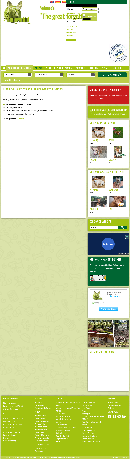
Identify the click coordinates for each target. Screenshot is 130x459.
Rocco (111, 140)
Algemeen (38, 403)
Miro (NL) (94, 140)
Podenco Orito (40, 424)
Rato (111, 209)
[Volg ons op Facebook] (114, 418)
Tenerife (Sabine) (88, 439)
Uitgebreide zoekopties (11, 80)
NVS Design (123, 457)
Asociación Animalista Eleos (66, 428)
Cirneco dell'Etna (41, 448)
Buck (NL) (113, 190)
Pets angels (86, 414)
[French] (54, 1)
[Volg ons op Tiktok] (109, 418)
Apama (58, 422)
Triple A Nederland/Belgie (91, 441)
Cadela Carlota (61, 433)
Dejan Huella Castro (63, 436)
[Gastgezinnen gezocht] (108, 115)
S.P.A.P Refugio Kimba (89, 430)
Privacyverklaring (9, 435)
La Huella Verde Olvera (90, 403)
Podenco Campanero (42, 421)
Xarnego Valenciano (42, 441)
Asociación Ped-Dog (63, 430)
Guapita (112, 160)
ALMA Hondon (61, 414)
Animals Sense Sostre (63, 419)
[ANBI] (118, 62)
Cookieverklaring (9, 441)
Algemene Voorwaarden (12, 432)
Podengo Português (42, 438)
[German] (58, 1)
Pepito (84, 411)
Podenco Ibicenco (41, 430)
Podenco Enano (40, 432)
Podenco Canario (41, 427)
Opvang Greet (87, 405)
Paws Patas (86, 408)
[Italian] (61, 1)
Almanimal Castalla (63, 416)
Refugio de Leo (87, 428)
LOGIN (72, 2)
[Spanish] (64, 1)
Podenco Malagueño (42, 435)
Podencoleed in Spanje (43, 408)
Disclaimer (7, 438)
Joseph (93, 160)
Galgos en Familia (62, 439)
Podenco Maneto (41, 418)
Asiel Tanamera (61, 425)
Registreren (71, 40)
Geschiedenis (39, 405)
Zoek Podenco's (112, 74)
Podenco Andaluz (41, 416)
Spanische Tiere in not (89, 436)
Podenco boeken (114, 403)
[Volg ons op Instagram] (124, 418)
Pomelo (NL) (95, 209)
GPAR (58, 441)
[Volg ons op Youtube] (119, 418)
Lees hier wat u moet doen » (114, 99)
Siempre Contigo (88, 433)
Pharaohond (39, 451)
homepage (20, 119)
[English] (51, 1)
